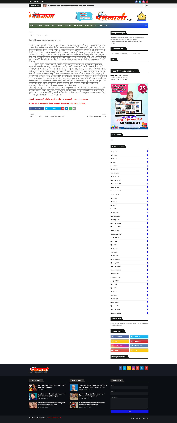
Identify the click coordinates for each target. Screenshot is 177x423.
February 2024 (129, 259)
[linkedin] (142, 368)
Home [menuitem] (32, 25)
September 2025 (129, 191)
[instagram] (143, 1)
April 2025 (129, 209)
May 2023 (129, 291)
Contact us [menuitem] (103, 25)
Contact (42, 2)
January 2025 (129, 220)
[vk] (139, 345)
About (36, 2)
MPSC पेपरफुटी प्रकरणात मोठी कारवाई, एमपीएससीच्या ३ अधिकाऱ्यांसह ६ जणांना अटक (51, 386)
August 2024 (129, 238)
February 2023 (129, 302)
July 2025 (129, 198)
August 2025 (129, 194)
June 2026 (129, 159)
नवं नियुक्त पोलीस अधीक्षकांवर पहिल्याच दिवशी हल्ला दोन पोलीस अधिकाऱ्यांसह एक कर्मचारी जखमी (92, 404)
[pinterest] (147, 1)
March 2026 (129, 169)
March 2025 (129, 212)
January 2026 (129, 176)
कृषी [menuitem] (53, 25)
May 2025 (129, 205)
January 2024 (129, 263)
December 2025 (129, 180)
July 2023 (129, 284)
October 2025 (129, 187)
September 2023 (129, 277)
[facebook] (136, 1)
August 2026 (129, 151)
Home (30, 2)
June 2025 (129, 202)
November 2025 (129, 184)
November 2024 (129, 227)
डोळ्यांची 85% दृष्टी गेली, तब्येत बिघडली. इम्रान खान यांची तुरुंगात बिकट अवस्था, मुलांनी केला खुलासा (51, 395)
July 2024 (129, 241)
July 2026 (129, 155)
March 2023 (129, 299)
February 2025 (129, 216)
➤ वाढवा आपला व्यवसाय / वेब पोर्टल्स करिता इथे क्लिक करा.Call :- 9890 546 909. (57, 103)
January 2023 (129, 306)
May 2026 (129, 162)
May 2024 (129, 248)
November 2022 (129, 313)
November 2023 (129, 270)
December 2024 (129, 223)
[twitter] (140, 1)
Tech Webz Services (54, 417)
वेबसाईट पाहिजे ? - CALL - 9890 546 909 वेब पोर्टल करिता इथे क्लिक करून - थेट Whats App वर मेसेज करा (120, 77)
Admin (32, 35)
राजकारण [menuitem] (39, 25)
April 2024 (129, 252)
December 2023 (129, 266)
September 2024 (129, 234)
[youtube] (120, 350)
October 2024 (129, 230)
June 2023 (129, 288)
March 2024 (129, 256)
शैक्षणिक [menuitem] (47, 25)
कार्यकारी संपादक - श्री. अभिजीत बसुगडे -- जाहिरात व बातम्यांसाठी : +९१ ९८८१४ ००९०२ (58, 99)
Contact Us (145, 418)
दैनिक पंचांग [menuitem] (59, 25)
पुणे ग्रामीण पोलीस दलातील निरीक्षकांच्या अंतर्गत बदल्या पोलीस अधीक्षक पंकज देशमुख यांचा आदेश (91, 395)
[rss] (120, 341)
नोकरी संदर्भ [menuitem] (68, 25)
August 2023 (129, 281)
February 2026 (129, 173)
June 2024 (129, 245)
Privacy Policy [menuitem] (90, 25)
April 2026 (129, 166)
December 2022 (129, 309)
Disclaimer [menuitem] (78, 25)
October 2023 (129, 273)
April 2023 (129, 295)
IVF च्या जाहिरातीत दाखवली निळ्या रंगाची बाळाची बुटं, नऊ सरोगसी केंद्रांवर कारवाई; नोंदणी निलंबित (71, 5)
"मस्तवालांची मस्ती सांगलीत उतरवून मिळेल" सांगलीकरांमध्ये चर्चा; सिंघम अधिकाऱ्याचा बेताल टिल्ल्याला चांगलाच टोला (93, 386)
